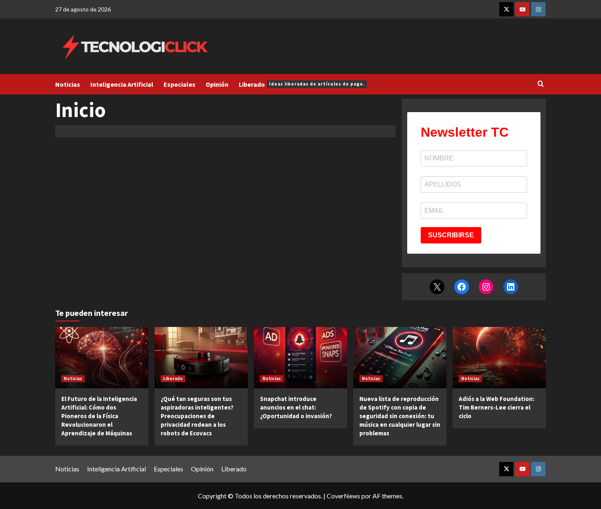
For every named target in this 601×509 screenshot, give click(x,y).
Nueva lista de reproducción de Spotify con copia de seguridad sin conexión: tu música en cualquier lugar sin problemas (399, 416)
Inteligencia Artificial (121, 84)
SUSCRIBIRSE (451, 235)
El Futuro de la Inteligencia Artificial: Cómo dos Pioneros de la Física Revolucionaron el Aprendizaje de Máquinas (99, 416)
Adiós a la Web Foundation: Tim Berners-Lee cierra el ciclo (496, 407)
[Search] (541, 84)
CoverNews (343, 496)
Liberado (302, 84)
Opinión (217, 84)
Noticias (67, 84)
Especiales (179, 84)
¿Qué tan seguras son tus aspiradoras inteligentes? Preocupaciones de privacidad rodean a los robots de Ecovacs (197, 416)
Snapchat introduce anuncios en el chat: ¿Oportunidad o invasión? (296, 407)
